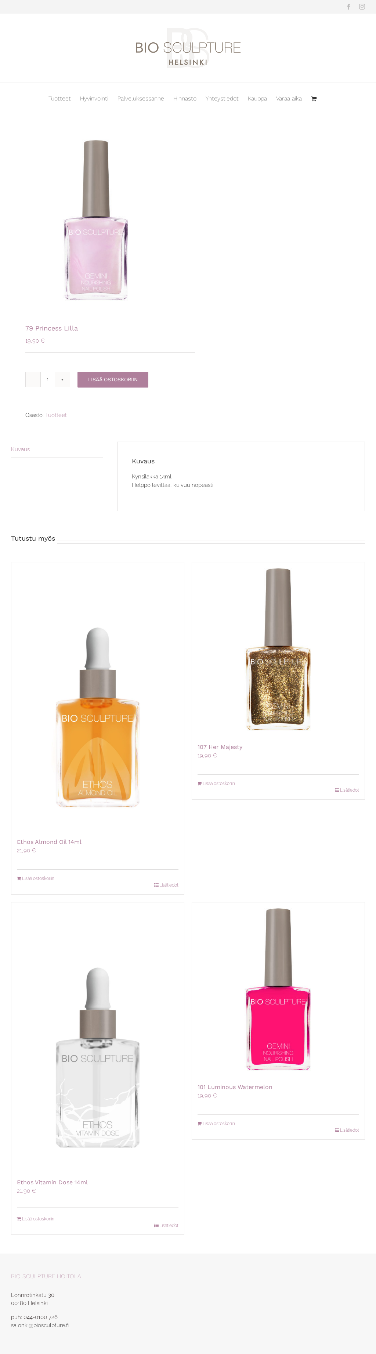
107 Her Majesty (220, 746)
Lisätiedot (168, 885)
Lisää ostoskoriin (113, 379)
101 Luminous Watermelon (235, 1086)
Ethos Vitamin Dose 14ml (52, 1182)
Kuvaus (20, 449)
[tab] (57, 450)
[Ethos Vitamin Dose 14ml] (97, 1036)
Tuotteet (56, 415)
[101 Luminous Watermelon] (278, 988)
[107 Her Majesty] (278, 648)
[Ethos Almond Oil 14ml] (97, 696)
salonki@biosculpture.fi (40, 1325)
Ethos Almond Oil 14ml (49, 841)
